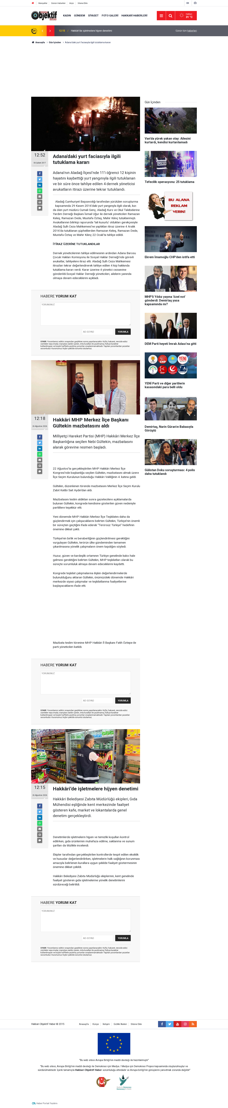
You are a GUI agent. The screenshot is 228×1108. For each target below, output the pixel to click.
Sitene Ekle (82, 3)
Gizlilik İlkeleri (120, 1024)
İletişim (106, 1024)
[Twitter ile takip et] (170, 1024)
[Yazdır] (39, 202)
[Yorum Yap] (39, 208)
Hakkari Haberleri (134, 15)
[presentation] (42, 31)
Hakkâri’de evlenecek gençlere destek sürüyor (96, 30)
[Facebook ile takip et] (162, 1024)
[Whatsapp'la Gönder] (39, 190)
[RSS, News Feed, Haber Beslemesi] (193, 1024)
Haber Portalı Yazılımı (46, 1103)
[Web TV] (187, 3)
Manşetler (42, 3)
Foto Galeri (110, 15)
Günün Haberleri (58, 3)
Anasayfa (84, 1024)
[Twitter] (39, 179)
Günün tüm (186, 30)
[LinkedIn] (39, 185)
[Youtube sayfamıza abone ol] (177, 1024)
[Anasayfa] (33, 3)
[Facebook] (39, 173)
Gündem (79, 15)
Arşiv (71, 3)
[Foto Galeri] (195, 3)
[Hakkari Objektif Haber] (44, 15)
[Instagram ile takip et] (185, 1024)
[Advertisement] (114, 70)
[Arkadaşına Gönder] (39, 196)
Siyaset (93, 15)
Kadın (67, 15)
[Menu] (161, 16)
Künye (96, 1024)
